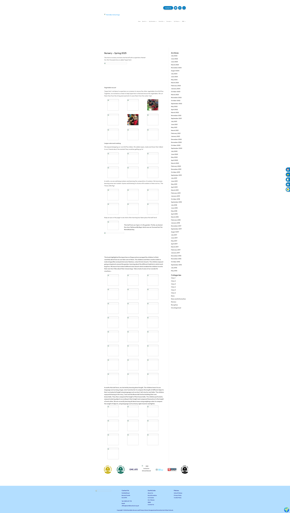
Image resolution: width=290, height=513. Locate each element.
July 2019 (174, 178)
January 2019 (175, 196)
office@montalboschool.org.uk (130, 505)
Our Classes (176, 21)
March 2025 (175, 65)
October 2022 (175, 100)
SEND (183, 21)
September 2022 (176, 103)
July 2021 (174, 121)
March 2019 (175, 190)
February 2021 (175, 133)
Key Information (152, 21)
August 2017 (175, 232)
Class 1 (173, 278)
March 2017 (175, 247)
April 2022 (174, 109)
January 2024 (175, 88)
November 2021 (176, 115)
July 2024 (174, 74)
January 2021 (175, 136)
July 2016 (174, 268)
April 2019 (174, 187)
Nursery (173, 302)
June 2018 (174, 208)
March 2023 (175, 94)
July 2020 (174, 151)
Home (139, 21)
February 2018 (175, 220)
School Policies (178, 493)
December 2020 (176, 139)
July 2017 (174, 235)
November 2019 (176, 169)
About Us (144, 21)
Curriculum (168, 21)
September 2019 (176, 175)
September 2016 (176, 265)
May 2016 (174, 271)
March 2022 (175, 112)
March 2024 (175, 82)
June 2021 (174, 124)
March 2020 (175, 163)
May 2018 (174, 211)
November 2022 (176, 97)
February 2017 (175, 250)
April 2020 (174, 160)
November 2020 (176, 142)
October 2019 (175, 172)
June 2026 (174, 59)
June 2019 (174, 181)
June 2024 (174, 77)
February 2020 (176, 166)
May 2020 (174, 157)
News (173, 296)
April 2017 (174, 244)
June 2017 (174, 238)
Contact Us (168, 8)
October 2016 (175, 262)
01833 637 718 (128, 501)
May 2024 (174, 80)
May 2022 (174, 106)
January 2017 (175, 253)
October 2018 (175, 199)
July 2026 (174, 56)
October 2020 (175, 145)
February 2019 (175, 193)
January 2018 (175, 223)
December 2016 (176, 256)
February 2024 (176, 85)
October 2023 (175, 91)
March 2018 (175, 217)
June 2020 (174, 154)
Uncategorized (176, 308)
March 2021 (175, 130)
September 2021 (176, 118)
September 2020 (176, 148)
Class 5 (173, 290)
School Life (161, 21)
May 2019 (174, 184)
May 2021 (174, 127)
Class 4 (173, 287)
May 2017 (174, 241)
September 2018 (176, 202)
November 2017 (176, 226)
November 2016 (176, 259)
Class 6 (173, 293)
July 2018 (174, 205)
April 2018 (174, 214)
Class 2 (173, 281)
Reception (174, 305)
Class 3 (173, 284)
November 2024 (176, 68)
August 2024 (175, 71)
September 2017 (176, 229)
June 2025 (174, 62)
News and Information (178, 299)
